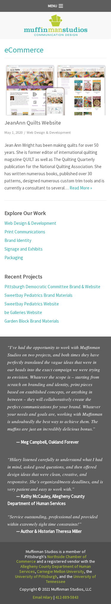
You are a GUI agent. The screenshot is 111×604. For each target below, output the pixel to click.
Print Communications (24, 232)
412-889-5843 (66, 597)
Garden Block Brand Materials (31, 321)
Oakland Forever (64, 442)
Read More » (81, 188)
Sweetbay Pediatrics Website (31, 304)
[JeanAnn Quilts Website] (55, 89)
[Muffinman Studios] (55, 25)
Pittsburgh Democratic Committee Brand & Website (52, 286)
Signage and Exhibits (23, 249)
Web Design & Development (49, 132)
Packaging (13, 257)
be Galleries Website (23, 312)
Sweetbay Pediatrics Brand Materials (38, 295)
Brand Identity (17, 240)
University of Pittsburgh (36, 576)
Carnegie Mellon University (60, 571)
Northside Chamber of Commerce (51, 559)
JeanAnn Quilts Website (32, 122)
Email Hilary (43, 597)
